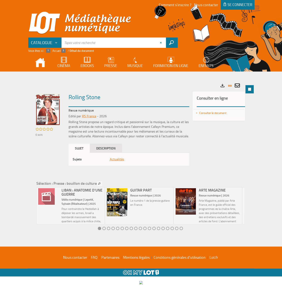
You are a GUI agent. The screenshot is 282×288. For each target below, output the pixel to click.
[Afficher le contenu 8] (131, 228)
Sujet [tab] (79, 148)
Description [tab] (106, 148)
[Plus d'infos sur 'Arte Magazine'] (186, 201)
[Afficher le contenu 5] (117, 228)
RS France (89, 116)
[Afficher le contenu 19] (181, 228)
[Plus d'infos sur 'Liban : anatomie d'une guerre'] (48, 196)
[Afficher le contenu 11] (145, 228)
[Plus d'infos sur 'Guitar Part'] (117, 202)
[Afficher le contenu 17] (172, 228)
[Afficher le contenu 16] (167, 228)
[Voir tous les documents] (99, 183)
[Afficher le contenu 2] (104, 228)
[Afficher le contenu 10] (140, 228)
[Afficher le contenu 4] (113, 228)
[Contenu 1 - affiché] (99, 228)
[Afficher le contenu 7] (126, 228)
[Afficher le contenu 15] (163, 228)
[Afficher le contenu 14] (158, 228)
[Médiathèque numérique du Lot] (80, 23)
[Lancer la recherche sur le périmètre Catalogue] (172, 43)
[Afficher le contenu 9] (135, 228)
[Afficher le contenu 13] (154, 228)
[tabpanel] (141, 158)
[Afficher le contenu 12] (149, 228)
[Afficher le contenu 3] (108, 228)
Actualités (117, 159)
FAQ (94, 257)
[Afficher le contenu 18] (176, 228)
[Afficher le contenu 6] (122, 228)
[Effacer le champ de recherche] (161, 43)
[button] (48, 109)
